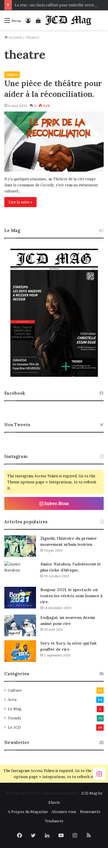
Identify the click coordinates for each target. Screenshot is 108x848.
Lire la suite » (20, 202)
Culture (12, 74)
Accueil (15, 37)
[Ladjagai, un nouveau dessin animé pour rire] (20, 625)
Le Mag (15, 708)
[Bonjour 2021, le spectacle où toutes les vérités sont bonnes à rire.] (20, 597)
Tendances (54, 821)
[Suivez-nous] (99, 774)
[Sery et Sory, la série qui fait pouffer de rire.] (20, 651)
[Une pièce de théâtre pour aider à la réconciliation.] (54, 142)
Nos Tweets (17, 424)
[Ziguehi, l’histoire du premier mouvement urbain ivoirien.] (20, 546)
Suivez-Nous (56, 503)
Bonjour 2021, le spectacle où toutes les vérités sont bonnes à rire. (71, 595)
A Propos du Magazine (28, 811)
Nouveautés (90, 811)
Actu (12, 699)
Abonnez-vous (64, 811)
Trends (14, 718)
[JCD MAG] (69, 20)
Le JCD (14, 727)
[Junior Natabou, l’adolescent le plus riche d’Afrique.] (20, 572)
